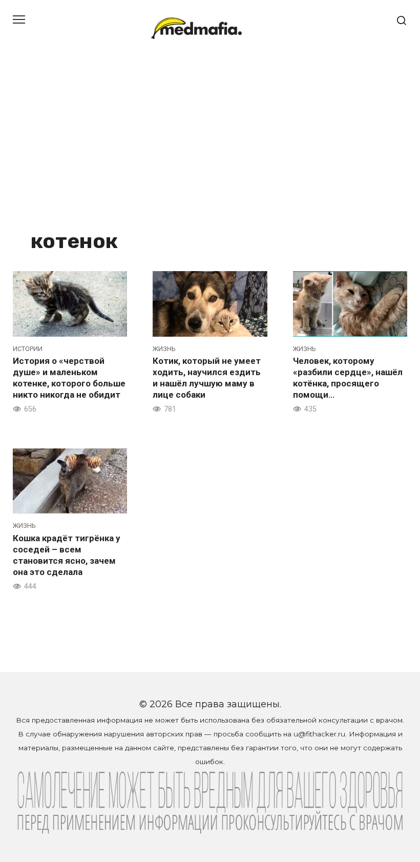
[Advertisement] (210, 148)
